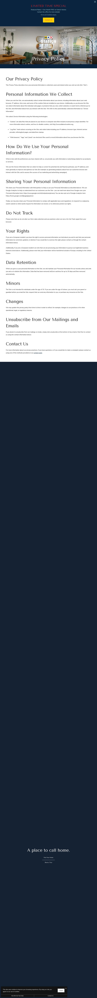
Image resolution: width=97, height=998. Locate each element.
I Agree (61, 990)
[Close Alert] (95, 2)
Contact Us (50, 995)
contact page (38, 353)
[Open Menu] (91, 30)
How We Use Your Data (17, 995)
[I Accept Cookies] (65, 988)
